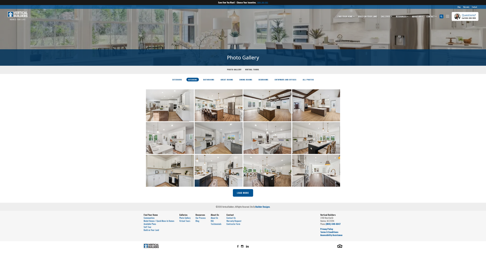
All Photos (308, 79)
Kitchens (192, 79)
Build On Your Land (367, 16)
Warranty (466, 7)
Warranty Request (233, 220)
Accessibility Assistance (331, 235)
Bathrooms (208, 79)
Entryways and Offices (285, 79)
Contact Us (231, 217)
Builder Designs (262, 206)
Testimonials (216, 223)
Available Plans (150, 223)
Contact (474, 7)
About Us (214, 217)
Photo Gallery (234, 69)
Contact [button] (430, 16)
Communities (149, 217)
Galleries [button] (385, 16)
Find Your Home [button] (345, 16)
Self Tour (147, 227)
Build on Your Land (151, 230)
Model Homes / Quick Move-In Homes (159, 220)
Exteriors (177, 79)
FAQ (212, 220)
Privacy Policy (326, 229)
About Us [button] (416, 16)
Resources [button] (401, 16)
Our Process (201, 217)
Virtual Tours (252, 69)
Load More (243, 192)
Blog (459, 7)
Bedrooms (263, 79)
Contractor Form (233, 223)
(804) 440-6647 (333, 223)
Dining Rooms (245, 79)
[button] (441, 16)
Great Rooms (227, 79)
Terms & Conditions (329, 232)
